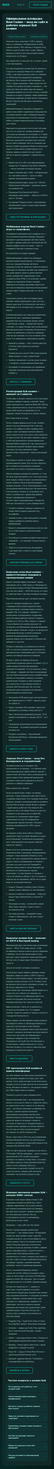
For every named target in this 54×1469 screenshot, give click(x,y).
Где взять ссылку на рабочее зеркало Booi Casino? (24, 1407)
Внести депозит (19, 1058)
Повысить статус (20, 1183)
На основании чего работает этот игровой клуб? (23, 1387)
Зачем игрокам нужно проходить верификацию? (22, 1397)
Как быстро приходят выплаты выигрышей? (22, 1437)
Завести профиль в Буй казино (28, 217)
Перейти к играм (19, 1370)
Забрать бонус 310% (21, 749)
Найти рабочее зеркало (23, 928)
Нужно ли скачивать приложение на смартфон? (24, 1417)
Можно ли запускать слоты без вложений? (22, 1446)
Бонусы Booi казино (17, 36)
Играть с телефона (21, 382)
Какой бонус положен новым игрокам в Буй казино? (25, 1427)
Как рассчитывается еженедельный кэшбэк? (24, 1456)
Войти (21, 5)
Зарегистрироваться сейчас (26, 562)
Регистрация (40, 5)
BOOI (6, 4)
